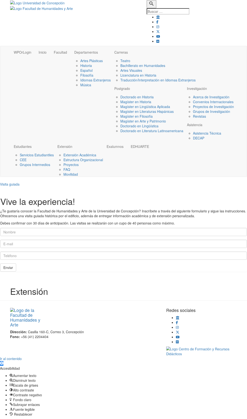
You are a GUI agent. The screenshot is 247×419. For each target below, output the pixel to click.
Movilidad (70, 174)
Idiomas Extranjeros (95, 80)
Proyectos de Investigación (213, 106)
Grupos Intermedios (35, 164)
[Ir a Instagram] (157, 26)
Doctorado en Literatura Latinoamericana (151, 130)
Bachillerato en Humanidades (142, 65)
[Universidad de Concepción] (37, 2)
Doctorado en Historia (137, 96)
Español (86, 70)
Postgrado (122, 88)
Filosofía (86, 75)
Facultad (60, 52)
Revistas (199, 116)
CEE (23, 159)
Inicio (43, 52)
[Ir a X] (158, 31)
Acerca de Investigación (211, 96)
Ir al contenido (11, 358)
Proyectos (71, 164)
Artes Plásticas (91, 60)
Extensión (64, 146)
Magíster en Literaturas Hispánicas (147, 111)
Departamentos (86, 52)
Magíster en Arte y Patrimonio (143, 121)
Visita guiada (10, 184)
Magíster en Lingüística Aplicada (145, 106)
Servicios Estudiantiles (37, 154)
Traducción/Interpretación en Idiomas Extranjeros (158, 80)
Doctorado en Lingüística (139, 125)
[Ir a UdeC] (158, 16)
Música (85, 84)
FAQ (66, 169)
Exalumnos (115, 146)
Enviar (8, 267)
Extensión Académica (79, 154)
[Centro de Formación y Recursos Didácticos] (201, 350)
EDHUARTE (140, 146)
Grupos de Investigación (211, 111)
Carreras (121, 52)
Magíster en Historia (135, 101)
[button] (1, 363)
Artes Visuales (131, 70)
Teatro (125, 60)
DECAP (198, 138)
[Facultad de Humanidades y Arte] (41, 7)
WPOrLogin (22, 52)
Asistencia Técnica (207, 133)
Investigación (197, 88)
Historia (86, 65)
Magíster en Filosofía (136, 116)
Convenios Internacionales (213, 101)
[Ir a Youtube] (158, 36)
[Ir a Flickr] (157, 41)
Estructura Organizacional (83, 159)
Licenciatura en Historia (138, 75)
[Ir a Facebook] (157, 21)
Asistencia (194, 124)
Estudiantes (23, 146)
